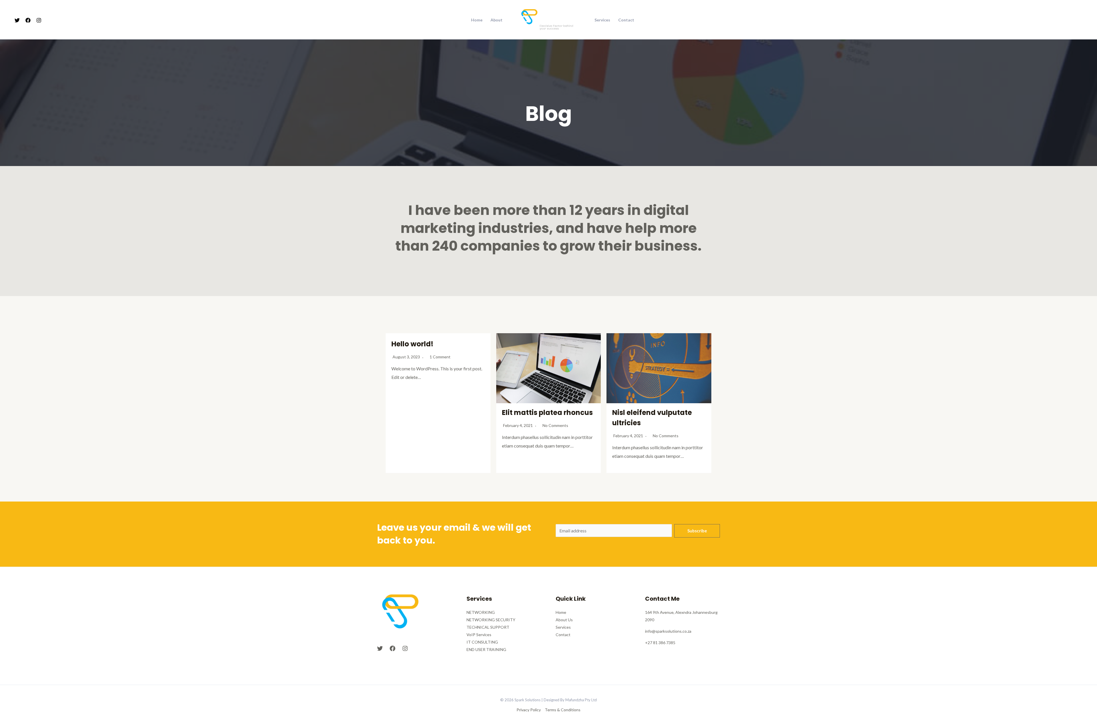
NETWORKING (481, 612)
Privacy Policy (529, 709)
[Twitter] (17, 20)
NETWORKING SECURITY (491, 619)
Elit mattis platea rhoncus (547, 412)
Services (602, 20)
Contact (626, 20)
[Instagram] (38, 20)
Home (477, 20)
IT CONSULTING (482, 642)
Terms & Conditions (562, 709)
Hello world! (412, 344)
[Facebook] (28, 20)
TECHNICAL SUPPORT (488, 627)
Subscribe (697, 530)
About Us (564, 619)
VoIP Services (479, 634)
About (497, 20)
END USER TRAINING (486, 649)
